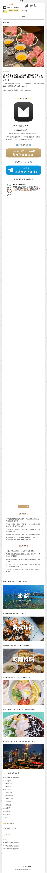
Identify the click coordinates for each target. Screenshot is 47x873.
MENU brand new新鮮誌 (11, 778)
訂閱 (11, 842)
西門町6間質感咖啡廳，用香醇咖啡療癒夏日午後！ (21, 551)
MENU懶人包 (7, 811)
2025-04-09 (6, 71)
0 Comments (28, 90)
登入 (4, 839)
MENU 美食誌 (23, 6)
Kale (29, 866)
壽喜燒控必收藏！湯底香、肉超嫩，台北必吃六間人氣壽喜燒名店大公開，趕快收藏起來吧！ (23, 77)
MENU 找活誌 (7, 781)
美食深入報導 (14, 90)
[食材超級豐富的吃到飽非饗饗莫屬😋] (23, 249)
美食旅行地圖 (9, 795)
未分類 (5, 817)
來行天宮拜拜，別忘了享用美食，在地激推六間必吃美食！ (23, 534)
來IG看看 (25, 506)
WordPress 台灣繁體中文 (11, 849)
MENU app (8, 783)
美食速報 (8, 802)
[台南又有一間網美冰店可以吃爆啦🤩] (23, 486)
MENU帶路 (6, 808)
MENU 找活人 (9, 786)
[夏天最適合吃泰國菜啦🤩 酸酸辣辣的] (23, 385)
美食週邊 (8, 805)
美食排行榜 (8, 792)
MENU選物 (6, 814)
